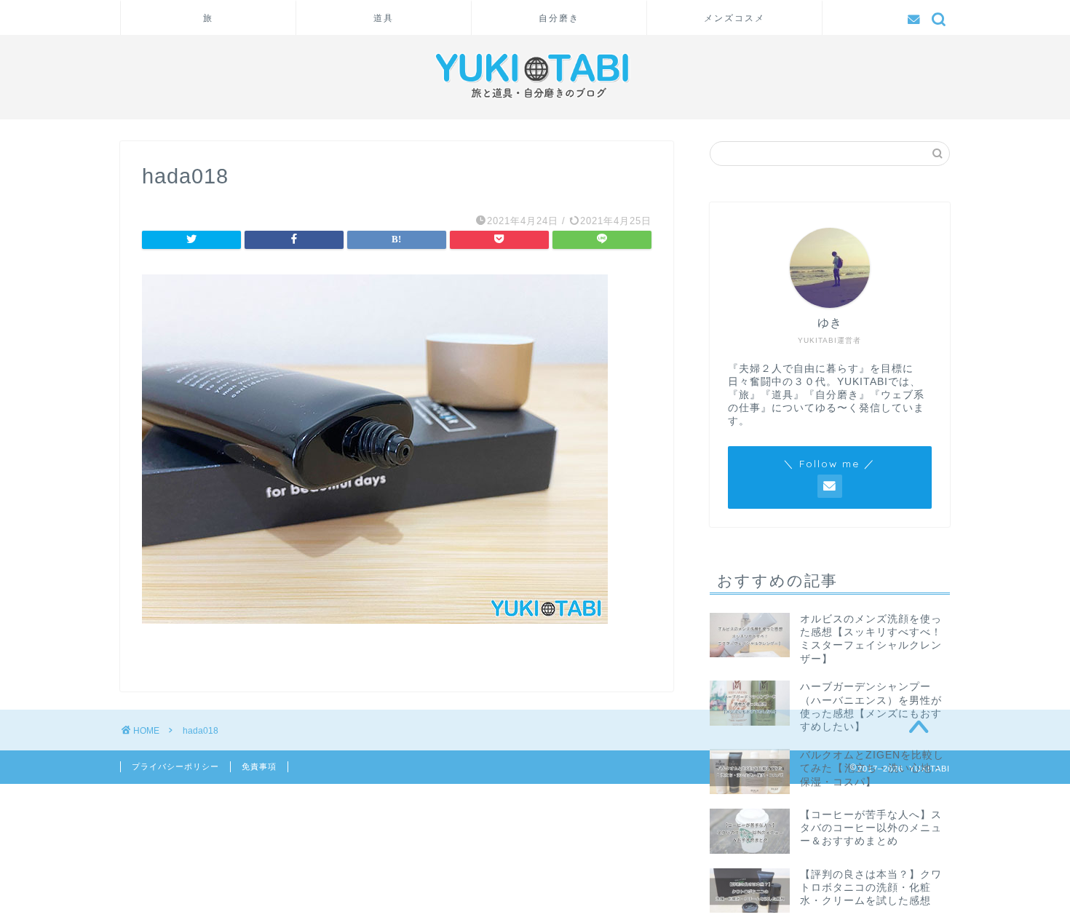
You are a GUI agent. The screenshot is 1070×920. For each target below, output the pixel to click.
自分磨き (559, 17)
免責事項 (259, 766)
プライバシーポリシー (175, 766)
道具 (383, 17)
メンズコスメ (734, 17)
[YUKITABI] (535, 101)
